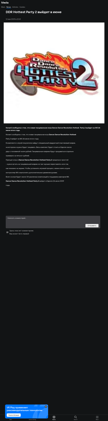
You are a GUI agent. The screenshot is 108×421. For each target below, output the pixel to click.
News (8, 7)
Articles (15, 7)
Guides (22, 7)
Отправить (92, 226)
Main (3, 7)
